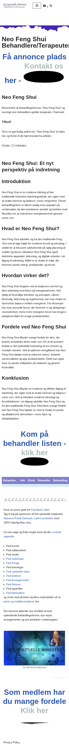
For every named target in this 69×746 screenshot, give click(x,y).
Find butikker (13, 575)
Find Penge (12, 563)
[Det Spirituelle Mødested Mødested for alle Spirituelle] (15, 5)
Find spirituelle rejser (18, 571)
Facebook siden (40, 509)
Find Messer (13, 584)
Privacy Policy (11, 742)
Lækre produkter (43, 518)
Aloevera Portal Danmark (18, 518)
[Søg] (51, 5)
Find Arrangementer (17, 580)
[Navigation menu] (37, 5)
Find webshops (15, 558)
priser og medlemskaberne (19, 601)
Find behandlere (15, 592)
